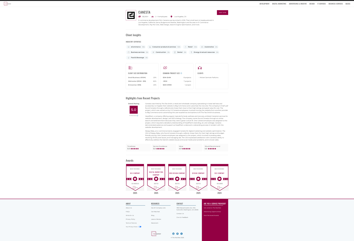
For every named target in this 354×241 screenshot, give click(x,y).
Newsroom (154, 223)
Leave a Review (156, 219)
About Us (129, 208)
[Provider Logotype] (131, 15)
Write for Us (130, 215)
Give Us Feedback (182, 217)
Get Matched (155, 211)
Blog (152, 215)
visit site (222, 12)
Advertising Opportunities (212, 211)
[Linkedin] (173, 234)
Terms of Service (131, 223)
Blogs (348, 4)
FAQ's (128, 211)
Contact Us (180, 213)
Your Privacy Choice (132, 226)
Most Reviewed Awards (211, 215)
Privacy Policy (130, 219)
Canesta (144, 12)
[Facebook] (177, 234)
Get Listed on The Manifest (212, 208)
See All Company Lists (158, 208)
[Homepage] (7, 4)
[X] (181, 234)
